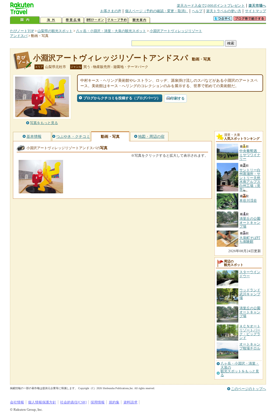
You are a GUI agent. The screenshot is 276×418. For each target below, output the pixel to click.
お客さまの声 (110, 11)
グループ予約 (117, 20)
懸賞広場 (73, 20)
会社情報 (17, 402)
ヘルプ (197, 11)
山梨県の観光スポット (55, 31)
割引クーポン (95, 20)
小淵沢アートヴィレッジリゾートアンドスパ (110, 58)
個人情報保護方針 (42, 402)
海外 (51, 20)
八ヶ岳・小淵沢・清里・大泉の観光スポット (111, 31)
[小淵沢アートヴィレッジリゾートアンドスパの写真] (41, 191)
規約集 (114, 402)
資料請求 (130, 402)
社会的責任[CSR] (73, 402)
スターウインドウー (249, 274)
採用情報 (98, 402)
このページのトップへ (248, 389)
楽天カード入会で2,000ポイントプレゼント (211, 6)
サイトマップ (255, 11)
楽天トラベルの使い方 (223, 11)
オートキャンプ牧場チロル (249, 346)
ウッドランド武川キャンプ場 (249, 294)
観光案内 (139, 20)
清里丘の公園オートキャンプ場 (249, 312)
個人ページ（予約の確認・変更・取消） (156, 11)
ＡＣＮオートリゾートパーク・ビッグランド (249, 332)
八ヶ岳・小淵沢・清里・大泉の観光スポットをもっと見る (239, 369)
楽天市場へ (257, 6)
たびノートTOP (22, 31)
